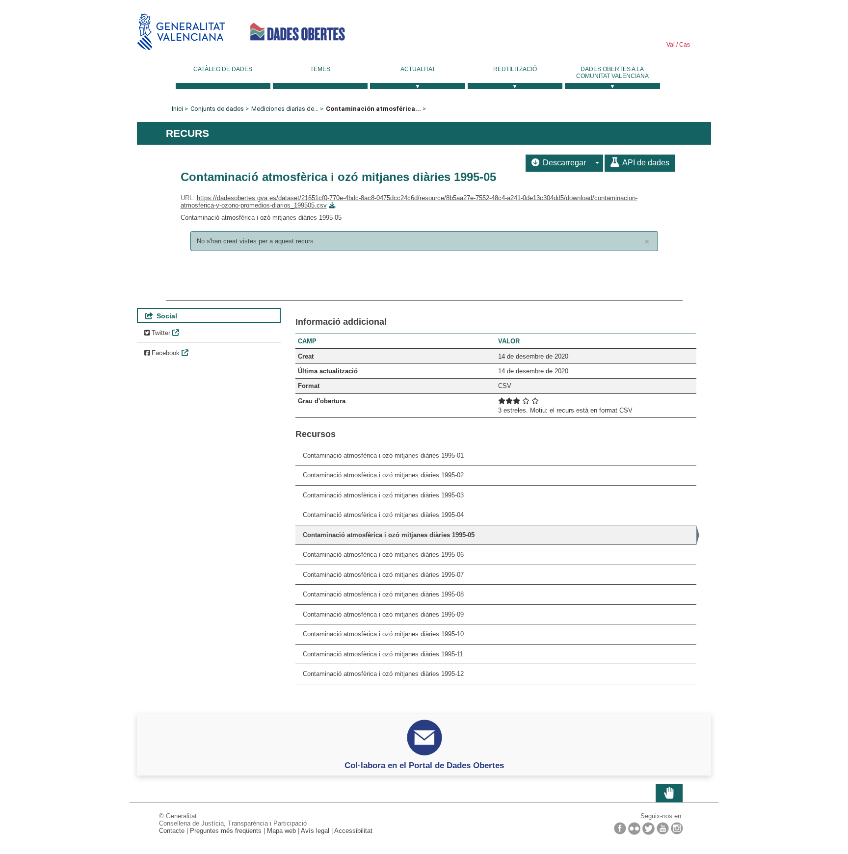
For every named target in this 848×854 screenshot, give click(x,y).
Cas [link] (684, 45)
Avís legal (315, 830)
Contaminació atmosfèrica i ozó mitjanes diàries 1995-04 (383, 514)
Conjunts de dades (217, 108)
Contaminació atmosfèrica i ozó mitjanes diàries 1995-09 (383, 614)
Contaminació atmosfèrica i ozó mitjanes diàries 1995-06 (383, 554)
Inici (177, 108)
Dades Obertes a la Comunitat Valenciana (612, 72)
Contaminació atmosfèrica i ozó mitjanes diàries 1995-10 (383, 634)
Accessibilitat (353, 830)
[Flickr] (634, 828)
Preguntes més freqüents (226, 830)
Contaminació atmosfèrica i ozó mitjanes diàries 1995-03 (383, 495)
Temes (320, 69)
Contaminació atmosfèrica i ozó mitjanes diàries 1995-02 (383, 475)
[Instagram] (677, 828)
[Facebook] (620, 828)
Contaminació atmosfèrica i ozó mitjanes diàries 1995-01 (383, 455)
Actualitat (417, 69)
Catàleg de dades (222, 69)
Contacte (172, 830)
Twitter (160, 332)
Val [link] (670, 45)
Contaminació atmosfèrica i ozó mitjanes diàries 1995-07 (383, 574)
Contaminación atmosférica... (373, 108)
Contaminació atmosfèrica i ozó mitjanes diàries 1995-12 (383, 673)
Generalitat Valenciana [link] (181, 31)
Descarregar (563, 162)
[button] (597, 163)
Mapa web (281, 830)
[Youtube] (663, 828)
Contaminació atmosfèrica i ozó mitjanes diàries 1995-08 (383, 594)
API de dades (645, 162)
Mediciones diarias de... (284, 108)
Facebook (165, 353)
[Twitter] (648, 828)
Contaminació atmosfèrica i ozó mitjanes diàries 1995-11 (383, 654)
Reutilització (515, 69)
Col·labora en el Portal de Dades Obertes (424, 765)
